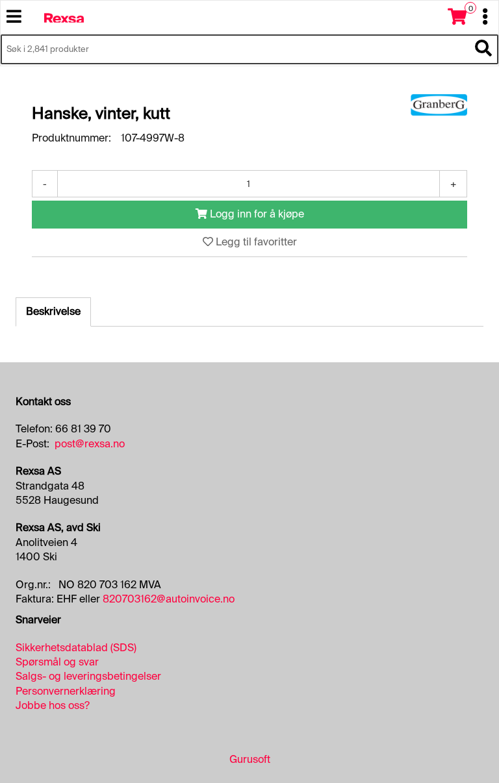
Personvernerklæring (66, 691)
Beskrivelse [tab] (53, 311)
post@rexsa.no (90, 444)
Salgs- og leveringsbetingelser (88, 676)
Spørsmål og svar (57, 662)
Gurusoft (249, 759)
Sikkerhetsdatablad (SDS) (76, 647)
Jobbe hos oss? (53, 705)
